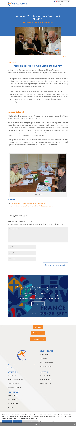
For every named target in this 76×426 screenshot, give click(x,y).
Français (60, 1)
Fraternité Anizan (45, 383)
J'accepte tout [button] (17, 422)
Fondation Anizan (45, 379)
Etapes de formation (14, 387)
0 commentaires (47, 23)
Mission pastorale (13, 383)
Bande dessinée (13, 403)
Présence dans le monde (15, 379)
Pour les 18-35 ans (45, 375)
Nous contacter (38, 339)
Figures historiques (46, 366)
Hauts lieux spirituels (46, 362)
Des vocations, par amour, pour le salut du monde (28, 203)
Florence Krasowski (28, 293)
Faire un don (38, 333)
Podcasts (11, 407)
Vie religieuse (36, 23)
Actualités (43, 293)
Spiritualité (43, 358)
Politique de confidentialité (46, 422)
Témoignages (12, 375)
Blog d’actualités (13, 399)
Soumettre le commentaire (55, 265)
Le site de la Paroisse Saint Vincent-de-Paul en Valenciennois (32, 206)
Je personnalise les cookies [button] (30, 422)
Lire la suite (38, 304)
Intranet (38, 327)
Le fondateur (44, 354)
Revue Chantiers (13, 395)
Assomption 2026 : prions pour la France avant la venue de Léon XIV (38, 288)
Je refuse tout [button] (6, 422)
